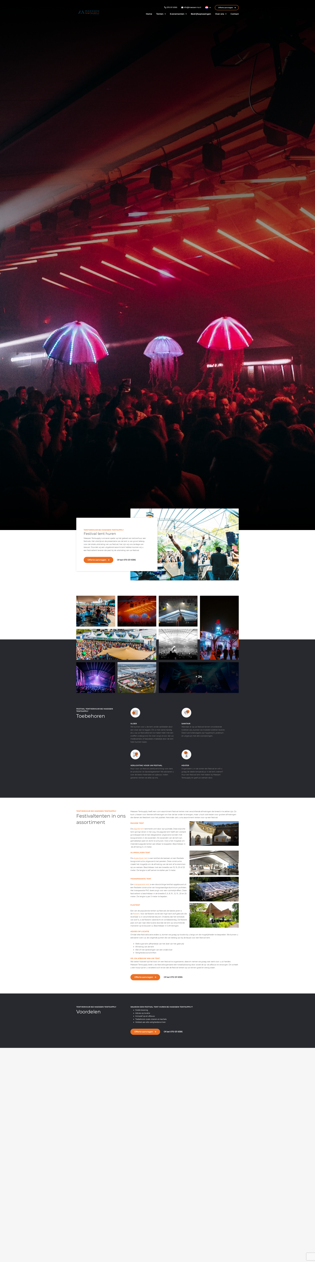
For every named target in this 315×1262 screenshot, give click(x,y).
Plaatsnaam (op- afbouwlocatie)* (146, 1123)
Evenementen (177, 14)
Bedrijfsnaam (139, 1078)
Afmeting (137, 1184)
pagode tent (138, 829)
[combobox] (173, 1174)
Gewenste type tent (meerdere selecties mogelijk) (152, 1169)
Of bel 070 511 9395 (126, 560)
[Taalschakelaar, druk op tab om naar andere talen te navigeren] (208, 7)
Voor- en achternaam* (142, 1063)
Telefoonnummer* (141, 1093)
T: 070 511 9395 (82, 1095)
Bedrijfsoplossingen (201, 14)
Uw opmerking (139, 1199)
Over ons (219, 14)
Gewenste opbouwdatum (143, 1138)
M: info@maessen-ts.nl (86, 1091)
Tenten (159, 14)
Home (149, 14)
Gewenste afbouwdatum (143, 1153)
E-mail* (137, 1108)
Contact (235, 14)
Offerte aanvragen (225, 7)
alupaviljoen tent (140, 858)
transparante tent (141, 884)
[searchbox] (175, 1174)
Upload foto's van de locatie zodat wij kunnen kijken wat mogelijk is (159, 1238)
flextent (136, 914)
